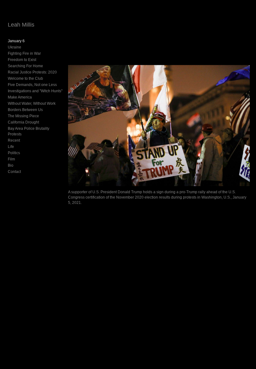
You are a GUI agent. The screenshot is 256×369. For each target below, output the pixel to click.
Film (11, 159)
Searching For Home (25, 66)
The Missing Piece (23, 116)
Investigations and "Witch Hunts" (35, 91)
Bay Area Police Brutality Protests (28, 131)
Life (11, 146)
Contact (14, 171)
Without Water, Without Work (32, 103)
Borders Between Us (25, 110)
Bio (10, 165)
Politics (14, 153)
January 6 (16, 41)
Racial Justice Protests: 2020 (32, 72)
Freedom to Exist (22, 60)
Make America (20, 97)
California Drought (23, 122)
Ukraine (14, 47)
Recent (14, 140)
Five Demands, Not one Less (32, 85)
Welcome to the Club (25, 78)
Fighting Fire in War (24, 53)
